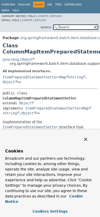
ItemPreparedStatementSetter (30, 77)
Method (56, 16)
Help (16, 10)
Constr (43, 16)
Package (24, 4)
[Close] (85, 139)
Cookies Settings (50, 211)
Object (9, 82)
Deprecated (73, 4)
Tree (58, 4)
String (77, 77)
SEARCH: (46, 27)
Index (5, 10)
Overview (8, 4)
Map (63, 77)
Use (49, 4)
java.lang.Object (17, 59)
